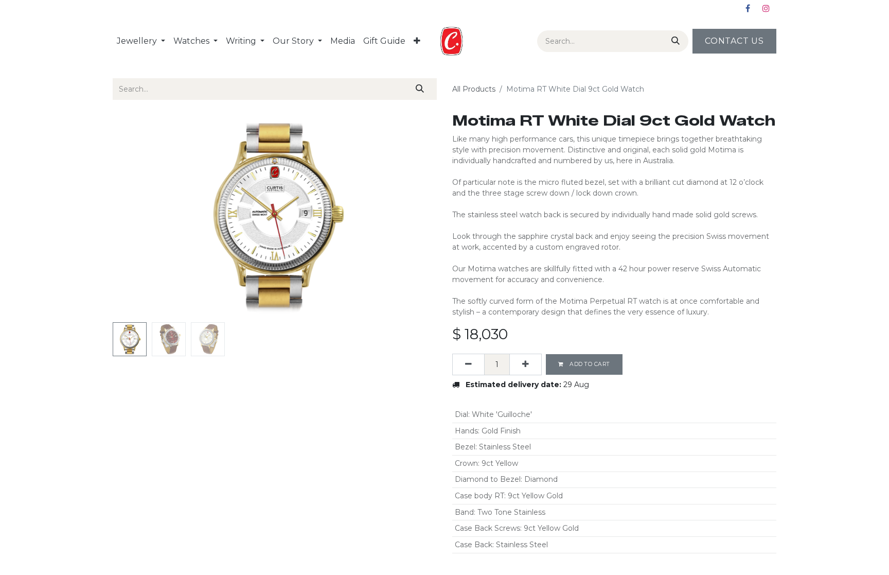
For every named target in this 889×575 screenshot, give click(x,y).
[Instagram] (766, 8)
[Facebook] (747, 8)
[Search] (673, 41)
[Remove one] (468, 364)
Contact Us (734, 41)
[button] (137, 215)
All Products (473, 89)
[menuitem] (141, 41)
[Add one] (525, 364)
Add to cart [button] (589, 364)
